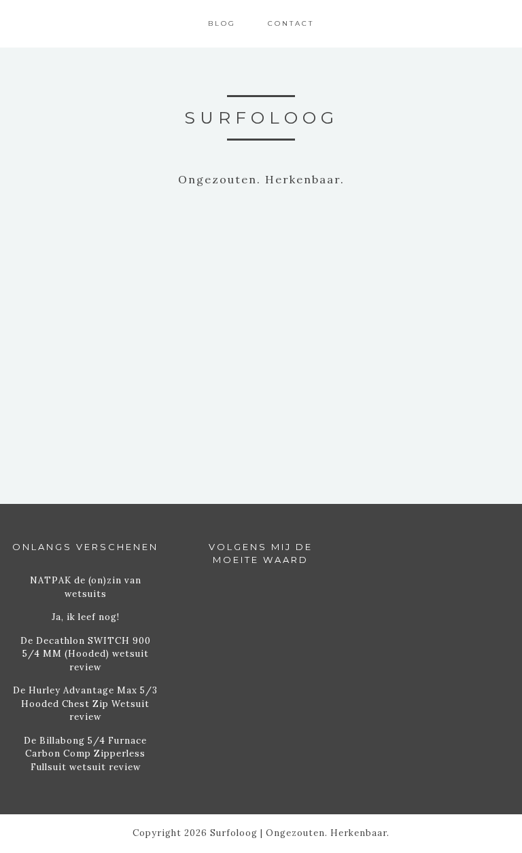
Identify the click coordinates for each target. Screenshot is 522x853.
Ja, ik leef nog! (86, 617)
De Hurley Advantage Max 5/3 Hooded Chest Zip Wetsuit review (85, 704)
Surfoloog (261, 117)
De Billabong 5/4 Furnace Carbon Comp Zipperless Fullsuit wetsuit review (85, 754)
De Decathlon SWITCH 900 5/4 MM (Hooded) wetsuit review (85, 654)
